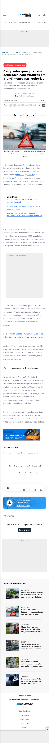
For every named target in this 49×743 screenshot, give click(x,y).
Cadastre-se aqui (23, 506)
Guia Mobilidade (24, 711)
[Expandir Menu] (5, 15)
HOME (4, 23)
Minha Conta (24, 719)
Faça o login (24, 530)
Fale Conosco (24, 723)
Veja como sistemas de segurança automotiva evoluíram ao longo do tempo (24, 214)
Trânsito (25, 52)
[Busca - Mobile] (39, 15)
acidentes (9, 453)
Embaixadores (25, 715)
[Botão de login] (44, 15)
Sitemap (24, 727)
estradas (20, 453)
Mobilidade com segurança (13, 52)
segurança (31, 453)
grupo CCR (19, 175)
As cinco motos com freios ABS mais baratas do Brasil (22, 200)
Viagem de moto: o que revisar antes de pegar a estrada (23, 207)
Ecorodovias (8, 178)
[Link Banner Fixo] (24, 434)
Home (3, 52)
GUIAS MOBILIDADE (25, 23)
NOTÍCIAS (12, 23)
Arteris (30, 175)
